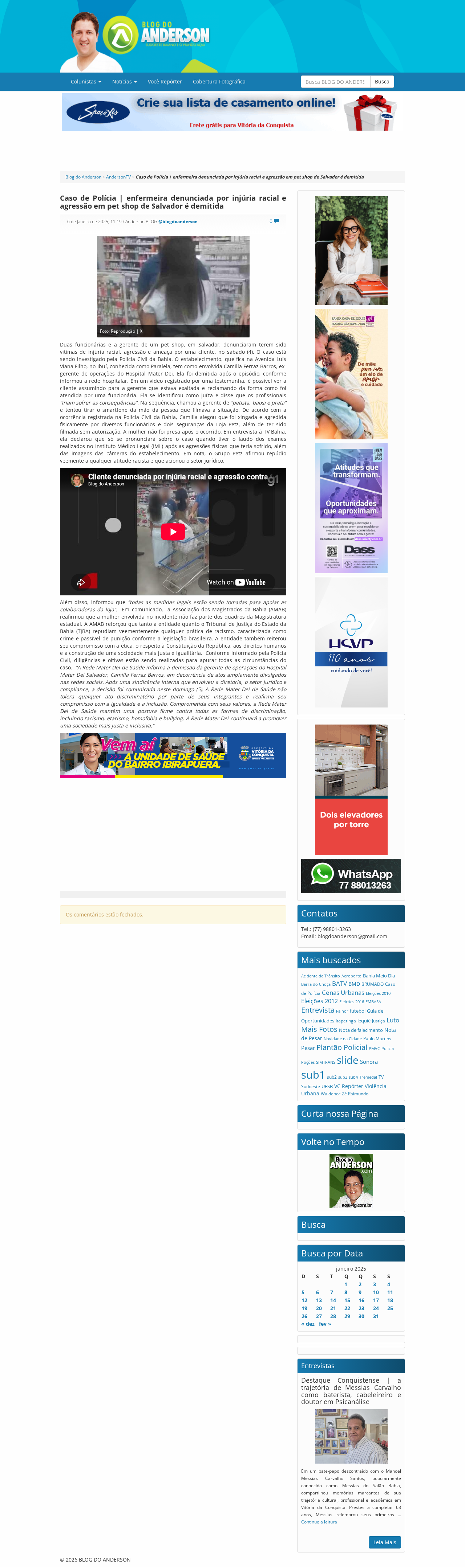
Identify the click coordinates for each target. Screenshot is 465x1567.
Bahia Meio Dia (379, 975)
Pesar (308, 1047)
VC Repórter (348, 1086)
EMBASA (373, 1001)
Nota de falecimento (361, 1030)
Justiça (378, 1021)
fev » (325, 1323)
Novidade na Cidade (343, 1038)
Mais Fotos (319, 1029)
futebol (357, 1011)
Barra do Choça (316, 984)
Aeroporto (351, 976)
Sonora (369, 1061)
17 (376, 1300)
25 (390, 1308)
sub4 (353, 1077)
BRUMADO (372, 984)
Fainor (342, 1011)
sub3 (342, 1077)
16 (361, 1300)
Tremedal (368, 1077)
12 (304, 1300)
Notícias (122, 81)
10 (376, 1292)
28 (333, 1316)
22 (347, 1308)
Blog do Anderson (83, 177)
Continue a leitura (319, 1522)
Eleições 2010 (378, 993)
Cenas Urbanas (343, 992)
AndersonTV (118, 177)
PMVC (374, 1048)
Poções (308, 1062)
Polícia (387, 1048)
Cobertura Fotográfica (219, 81)
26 (304, 1316)
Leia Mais (384, 1542)
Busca (382, 81)
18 (390, 1300)
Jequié (364, 1020)
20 (319, 1308)
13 (319, 1300)
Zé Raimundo (355, 1094)
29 (347, 1316)
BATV (339, 983)
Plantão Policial (341, 1047)
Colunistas (84, 81)
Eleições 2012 (319, 1001)
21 (333, 1308)
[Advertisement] (232, 151)
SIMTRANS (325, 1062)
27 (319, 1316)
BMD (354, 983)
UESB (327, 1086)
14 (333, 1300)
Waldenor (330, 1093)
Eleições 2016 (351, 1001)
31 (376, 1316)
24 (376, 1308)
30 (361, 1316)
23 (361, 1308)
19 (304, 1308)
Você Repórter (165, 81)
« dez (308, 1323)
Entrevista (318, 1010)
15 (347, 1300)
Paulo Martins (377, 1038)
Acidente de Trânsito (320, 976)
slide (348, 1060)
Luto (393, 1020)
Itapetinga (346, 1021)
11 (390, 1292)
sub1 (313, 1074)
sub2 (332, 1077)
